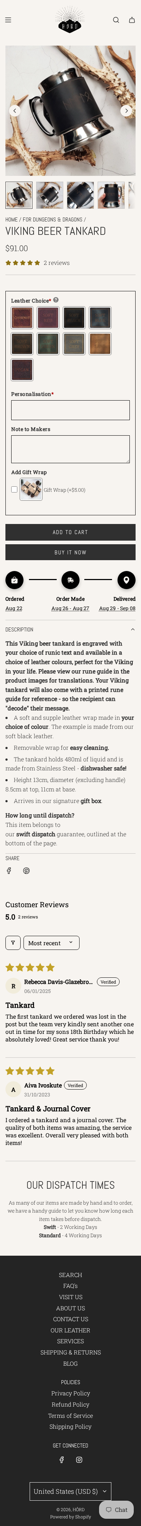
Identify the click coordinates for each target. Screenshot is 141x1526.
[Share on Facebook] (9, 872)
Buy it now (71, 552)
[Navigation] (8, 20)
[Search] (116, 20)
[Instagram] (79, 1460)
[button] (15, 111)
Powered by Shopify (70, 1516)
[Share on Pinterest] (26, 872)
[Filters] (13, 943)
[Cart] (132, 20)
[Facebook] (62, 1460)
